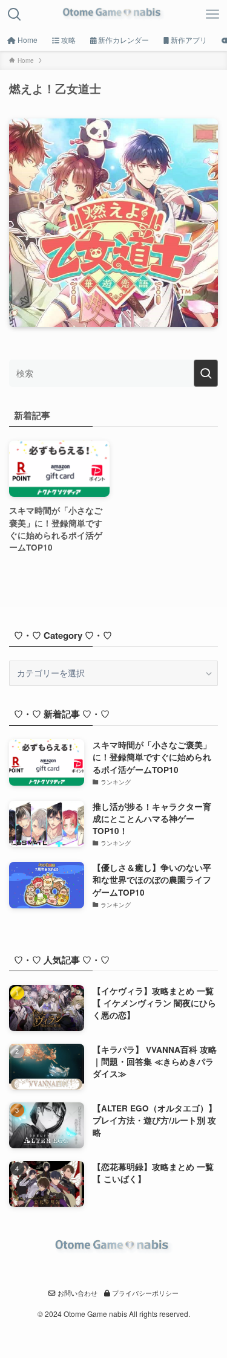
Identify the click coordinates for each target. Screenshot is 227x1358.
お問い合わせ (76, 1293)
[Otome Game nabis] (113, 14)
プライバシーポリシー (144, 1293)
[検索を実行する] (206, 373)
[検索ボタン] (14, 14)
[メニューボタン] (212, 14)
